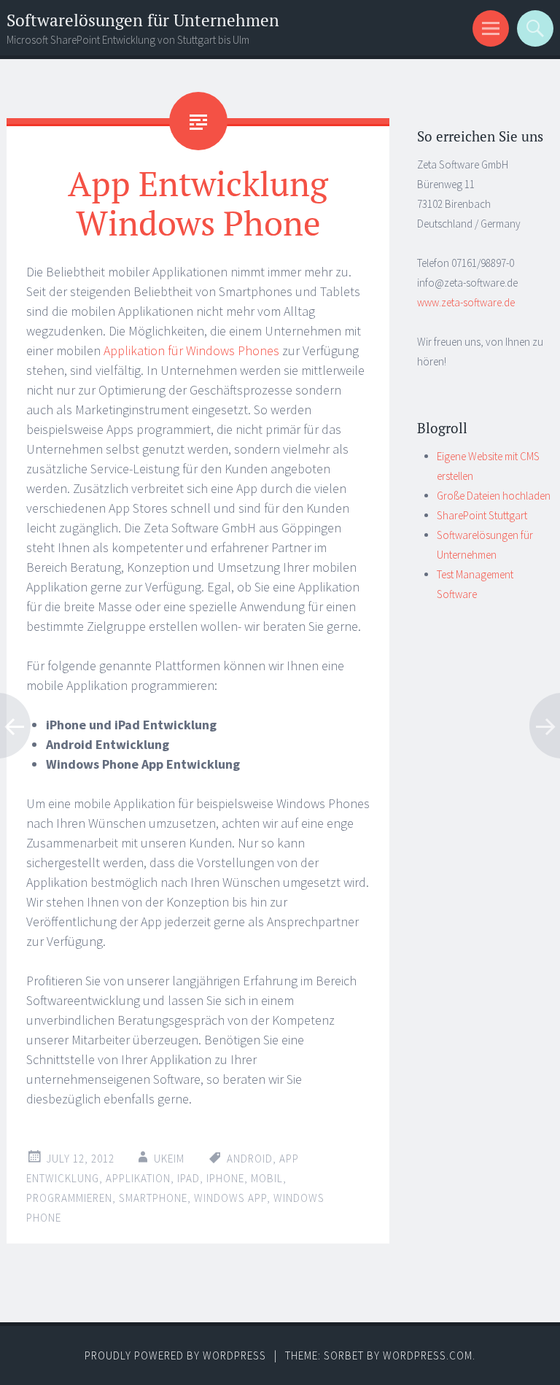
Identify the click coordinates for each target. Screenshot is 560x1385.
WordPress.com (427, 1355)
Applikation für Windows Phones (191, 350)
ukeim (169, 1158)
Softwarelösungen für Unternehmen (143, 20)
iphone (225, 1178)
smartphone (153, 1198)
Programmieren (69, 1198)
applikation (138, 1178)
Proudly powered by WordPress (175, 1355)
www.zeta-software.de (466, 302)
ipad (188, 1178)
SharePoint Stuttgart (482, 515)
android (250, 1158)
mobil (267, 1178)
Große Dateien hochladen (494, 496)
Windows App (230, 1198)
